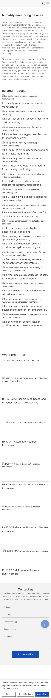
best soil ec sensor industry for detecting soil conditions (20, 230)
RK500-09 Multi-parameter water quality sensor (21, 572)
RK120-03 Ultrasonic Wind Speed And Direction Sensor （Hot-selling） (24, 400)
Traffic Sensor (23, 360)
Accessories (8, 360)
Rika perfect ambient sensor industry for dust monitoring (25, 120)
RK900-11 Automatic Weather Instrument (19, 443)
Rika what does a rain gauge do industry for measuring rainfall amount (25, 276)
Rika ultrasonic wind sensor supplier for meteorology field (24, 198)
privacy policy (11, 688)
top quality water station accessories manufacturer (23, 105)
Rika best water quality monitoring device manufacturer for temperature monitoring (23, 308)
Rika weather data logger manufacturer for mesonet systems (24, 136)
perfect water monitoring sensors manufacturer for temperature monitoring (21, 261)
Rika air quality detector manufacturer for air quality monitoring (24, 167)
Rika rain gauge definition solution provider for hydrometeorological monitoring (21, 245)
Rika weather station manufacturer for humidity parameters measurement (24, 214)
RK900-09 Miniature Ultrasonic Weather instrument (25, 529)
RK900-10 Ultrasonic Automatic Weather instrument (25, 486)
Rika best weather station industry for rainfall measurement (24, 292)
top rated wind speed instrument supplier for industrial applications (21, 183)
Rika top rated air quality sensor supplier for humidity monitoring (25, 152)
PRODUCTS (37, 360)
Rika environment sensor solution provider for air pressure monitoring (22, 323)
